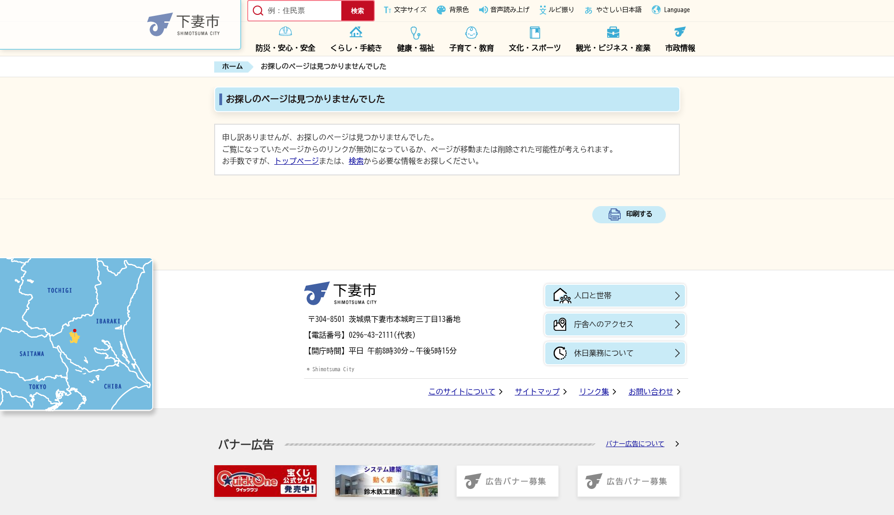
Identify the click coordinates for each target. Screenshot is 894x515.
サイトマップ (537, 391)
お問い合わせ (651, 391)
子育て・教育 (471, 48)
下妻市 (340, 293)
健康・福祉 (415, 48)
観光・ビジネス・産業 (613, 48)
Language (677, 10)
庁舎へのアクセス (604, 324)
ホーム (232, 66)
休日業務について (604, 353)
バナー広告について (635, 444)
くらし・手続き (356, 48)
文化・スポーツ (535, 48)
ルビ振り (562, 10)
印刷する (639, 213)
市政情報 (680, 48)
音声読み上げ (509, 10)
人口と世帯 (592, 295)
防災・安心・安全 (285, 48)
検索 (356, 161)
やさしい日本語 (619, 10)
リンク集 (594, 391)
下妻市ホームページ (120, 25)
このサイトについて (461, 391)
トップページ (296, 161)
